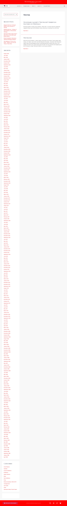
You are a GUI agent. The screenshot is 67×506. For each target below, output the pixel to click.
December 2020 (7, 149)
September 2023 (7, 96)
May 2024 (6, 83)
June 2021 (6, 141)
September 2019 (7, 171)
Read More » (25, 30)
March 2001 (6, 425)
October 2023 (6, 94)
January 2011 (6, 312)
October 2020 (6, 153)
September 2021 (7, 136)
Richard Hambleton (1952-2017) (10, 481)
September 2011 (7, 303)
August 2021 (6, 138)
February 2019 (6, 179)
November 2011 (7, 299)
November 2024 (7, 74)
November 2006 (7, 366)
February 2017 (6, 216)
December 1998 (7, 443)
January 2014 (6, 263)
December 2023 (7, 91)
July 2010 (6, 320)
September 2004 (7, 389)
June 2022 (6, 119)
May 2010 (6, 323)
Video (5, 487)
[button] (21, 6)
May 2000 (6, 436)
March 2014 (6, 261)
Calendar (5, 468)
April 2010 (6, 325)
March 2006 (6, 376)
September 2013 (7, 271)
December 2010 (7, 314)
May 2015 (6, 241)
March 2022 (6, 124)
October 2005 (6, 380)
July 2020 (6, 156)
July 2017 (6, 207)
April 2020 (6, 160)
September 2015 (7, 237)
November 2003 (7, 398)
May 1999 (6, 442)
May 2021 (6, 143)
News (33, 6)
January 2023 (6, 108)
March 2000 (6, 438)
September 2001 (7, 419)
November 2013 (7, 267)
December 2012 (7, 282)
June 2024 (6, 81)
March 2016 (6, 228)
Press (5, 480)
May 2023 (6, 102)
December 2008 (7, 348)
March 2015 (6, 245)
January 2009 (6, 346)
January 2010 (6, 329)
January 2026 (6, 59)
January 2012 (6, 297)
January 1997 (6, 449)
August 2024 (6, 79)
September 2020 (7, 154)
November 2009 (7, 333)
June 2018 (6, 188)
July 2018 (6, 186)
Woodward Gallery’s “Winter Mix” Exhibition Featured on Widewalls (39, 23)
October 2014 (6, 252)
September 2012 (7, 286)
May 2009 (6, 340)
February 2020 (7, 164)
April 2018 (6, 192)
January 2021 (6, 147)
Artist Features (7, 466)
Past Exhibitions (7, 478)
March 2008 (6, 355)
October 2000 (6, 430)
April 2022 (6, 123)
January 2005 (6, 385)
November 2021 (7, 132)
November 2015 (7, 235)
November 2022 (7, 111)
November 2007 (7, 359)
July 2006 (6, 372)
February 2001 (6, 427)
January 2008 (6, 357)
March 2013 (6, 278)
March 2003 (6, 406)
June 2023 (6, 100)
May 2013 (6, 275)
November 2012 (7, 284)
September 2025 (7, 64)
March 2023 (6, 104)
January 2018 (6, 196)
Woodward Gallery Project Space (10, 489)
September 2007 (7, 361)
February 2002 (7, 415)
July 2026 (6, 55)
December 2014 (7, 248)
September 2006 (7, 370)
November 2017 (7, 199)
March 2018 (6, 194)
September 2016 (7, 220)
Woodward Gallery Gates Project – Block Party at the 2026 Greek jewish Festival (10, 35)
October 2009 (6, 335)
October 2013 (6, 269)
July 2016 (6, 222)
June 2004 (6, 391)
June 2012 (6, 291)
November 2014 (7, 250)
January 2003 (6, 408)
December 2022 (7, 109)
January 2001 (6, 428)
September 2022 (7, 115)
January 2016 (6, 231)
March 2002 (6, 413)
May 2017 (6, 211)
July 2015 (6, 239)
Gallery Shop (47, 6)
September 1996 (7, 453)
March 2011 (6, 310)
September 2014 (7, 254)
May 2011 (5, 308)
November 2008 (7, 350)
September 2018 (7, 183)
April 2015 (6, 243)
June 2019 (6, 175)
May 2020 (6, 158)
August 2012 (6, 288)
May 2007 (6, 363)
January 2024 (6, 89)
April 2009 (6, 342)
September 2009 (7, 336)
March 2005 (6, 383)
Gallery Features (7, 474)
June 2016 (6, 224)
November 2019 (7, 168)
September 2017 (7, 203)
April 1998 (6, 445)
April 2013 (6, 276)
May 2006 (6, 374)
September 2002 (7, 410)
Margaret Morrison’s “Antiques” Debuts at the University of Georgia (10, 26)
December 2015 (7, 233)
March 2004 (6, 395)
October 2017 (6, 201)
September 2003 (7, 400)
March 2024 (6, 87)
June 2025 (6, 66)
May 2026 (6, 57)
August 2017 (6, 205)
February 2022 (7, 126)
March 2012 (6, 295)
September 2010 (7, 318)
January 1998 (6, 447)
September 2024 (7, 78)
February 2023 (7, 106)
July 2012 (6, 290)
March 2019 (6, 177)
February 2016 (6, 230)
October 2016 (6, 218)
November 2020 (7, 151)
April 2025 (6, 68)
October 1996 (6, 451)
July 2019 (6, 173)
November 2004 (7, 387)
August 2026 (6, 53)
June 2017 (6, 209)
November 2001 (7, 417)
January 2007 (6, 365)
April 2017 (6, 213)
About (39, 6)
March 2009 (6, 344)
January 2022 (6, 128)
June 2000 (6, 434)
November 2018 (7, 181)
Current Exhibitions (7, 470)
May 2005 (6, 382)
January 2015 (6, 246)
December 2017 (7, 198)
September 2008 (7, 351)
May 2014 (6, 258)
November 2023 (7, 93)
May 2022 (6, 121)
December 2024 (7, 72)
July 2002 (6, 412)
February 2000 (7, 440)
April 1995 (6, 457)
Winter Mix (27, 38)
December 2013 (7, 265)
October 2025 (6, 62)
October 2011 (6, 301)
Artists (19, 6)
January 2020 (6, 166)
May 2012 (6, 293)
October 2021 (6, 134)
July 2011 (5, 305)
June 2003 (6, 402)
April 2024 (6, 85)
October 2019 (6, 169)
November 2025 (7, 61)
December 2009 (7, 331)
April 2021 (6, 145)
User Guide (6, 485)
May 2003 (6, 404)
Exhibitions (26, 6)
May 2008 (6, 353)
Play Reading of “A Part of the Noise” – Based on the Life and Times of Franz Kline (10, 42)
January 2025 (6, 70)
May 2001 (6, 423)
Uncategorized (7, 483)
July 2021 (6, 139)
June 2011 (6, 306)
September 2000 (7, 432)
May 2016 (6, 226)
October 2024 (6, 76)
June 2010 (6, 321)
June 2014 (6, 256)
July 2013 (6, 273)
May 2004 (6, 393)
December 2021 (7, 130)
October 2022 (6, 113)
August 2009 (6, 338)
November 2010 (7, 316)
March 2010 (6, 327)
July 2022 (6, 117)
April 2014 (6, 260)
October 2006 (6, 368)
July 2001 (6, 421)
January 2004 (6, 397)
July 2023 (6, 98)
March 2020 (6, 162)
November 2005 (7, 378)
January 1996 (6, 455)
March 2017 (6, 214)
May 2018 (6, 190)
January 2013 (6, 280)
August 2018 (6, 184)
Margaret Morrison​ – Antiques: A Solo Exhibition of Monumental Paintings (10, 30)
